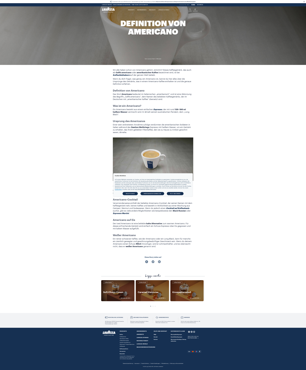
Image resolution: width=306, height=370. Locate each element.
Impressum (137, 363)
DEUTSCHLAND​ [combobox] (192, 338)
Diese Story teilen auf (153, 257)
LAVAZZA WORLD (107, 4)
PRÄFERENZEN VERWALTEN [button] (152, 193)
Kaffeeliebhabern (121, 75)
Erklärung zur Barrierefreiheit (176, 363)
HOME (193, 4)
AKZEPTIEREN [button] (130, 193)
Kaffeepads (122, 346)
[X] (153, 262)
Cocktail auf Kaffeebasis (177, 208)
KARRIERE (187, 317)
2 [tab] (152, 306)
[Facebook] (147, 262)
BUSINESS (200, 4)
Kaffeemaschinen (124, 348)
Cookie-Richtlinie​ (145, 363)
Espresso (157, 109)
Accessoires (122, 351)
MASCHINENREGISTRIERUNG (122, 4)
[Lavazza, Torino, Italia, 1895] (108, 9)
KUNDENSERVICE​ (164, 317)
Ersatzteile (122, 353)
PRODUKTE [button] (131, 10)
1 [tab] (150, 306)
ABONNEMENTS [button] (141, 10)
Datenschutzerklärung (128, 363)
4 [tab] (155, 306)
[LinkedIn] (159, 262)
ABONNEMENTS (142, 331)
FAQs (155, 334)
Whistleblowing (164, 363)
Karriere (156, 339)
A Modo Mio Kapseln (124, 340)
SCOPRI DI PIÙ (125, 298)
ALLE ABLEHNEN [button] (175, 193)
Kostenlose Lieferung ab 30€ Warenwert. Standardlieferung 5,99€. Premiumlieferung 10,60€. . (154, 1)
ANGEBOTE (140, 334)
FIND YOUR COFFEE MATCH (140, 4)
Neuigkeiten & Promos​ (140, 317)
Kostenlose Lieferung (115, 317)
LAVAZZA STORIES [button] (163, 10)
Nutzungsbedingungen (176, 334)
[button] (304, 1)
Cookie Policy (118, 189)
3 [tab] (154, 306)
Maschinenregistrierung (146, 347)
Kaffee (121, 334)
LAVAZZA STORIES (142, 337)
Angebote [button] (152, 10)
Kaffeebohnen (123, 336)
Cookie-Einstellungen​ (155, 363)
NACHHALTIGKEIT (142, 340)
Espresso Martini (121, 213)
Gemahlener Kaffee (124, 338)
